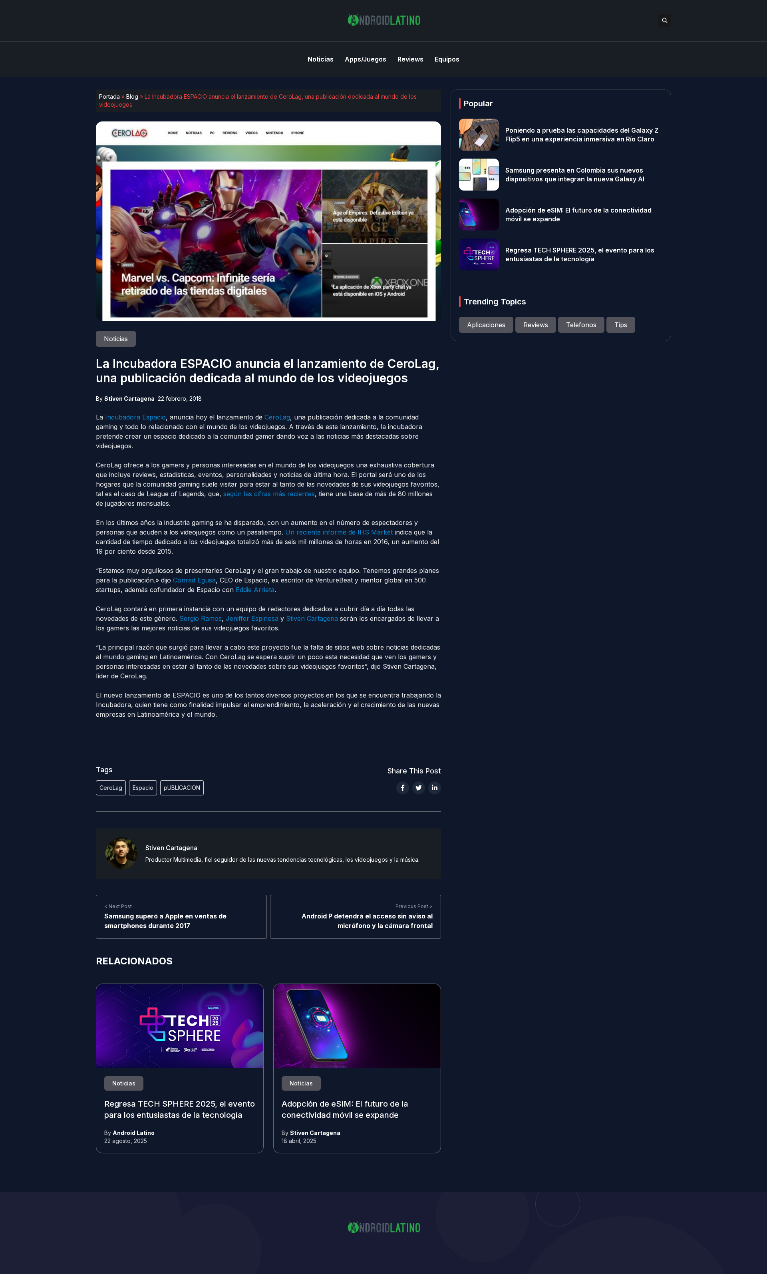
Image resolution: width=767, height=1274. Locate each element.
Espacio (143, 787)
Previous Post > (414, 906)
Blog (132, 96)
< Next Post (118, 906)
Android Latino (134, 1132)
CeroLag (110, 787)
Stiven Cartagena (129, 398)
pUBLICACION (182, 787)
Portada (109, 96)
